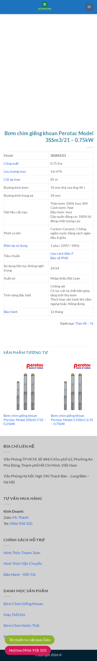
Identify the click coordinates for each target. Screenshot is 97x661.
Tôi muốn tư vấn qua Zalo (29, 640)
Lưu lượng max (15, 171)
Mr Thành (20, 517)
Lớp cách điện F (61, 253)
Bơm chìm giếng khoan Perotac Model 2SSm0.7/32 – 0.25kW (25, 420)
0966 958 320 (21, 523)
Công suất (11, 163)
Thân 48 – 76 (84, 323)
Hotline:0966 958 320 (27, 650)
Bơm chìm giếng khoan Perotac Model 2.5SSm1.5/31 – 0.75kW (72, 420)
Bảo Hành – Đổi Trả (19, 574)
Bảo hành (11, 312)
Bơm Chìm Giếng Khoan (23, 603)
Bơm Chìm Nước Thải (21, 625)
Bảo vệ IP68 (59, 258)
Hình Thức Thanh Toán (22, 552)
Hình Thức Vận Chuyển (23, 563)
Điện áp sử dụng (15, 245)
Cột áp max (12, 179)
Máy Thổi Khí (14, 614)
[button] (89, 7)
